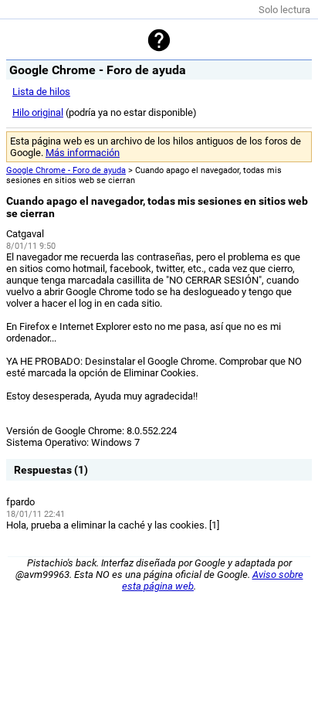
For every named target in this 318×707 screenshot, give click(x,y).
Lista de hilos (41, 91)
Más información (83, 152)
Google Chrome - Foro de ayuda (66, 170)
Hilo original (37, 112)
